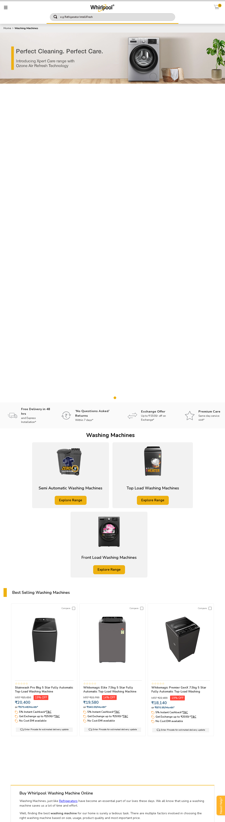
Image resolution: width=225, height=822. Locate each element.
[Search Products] (168, 17)
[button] (105, 397)
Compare (65, 608)
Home (7, 28)
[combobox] (112, 17)
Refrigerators (68, 801)
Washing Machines (26, 28)
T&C (48, 712)
